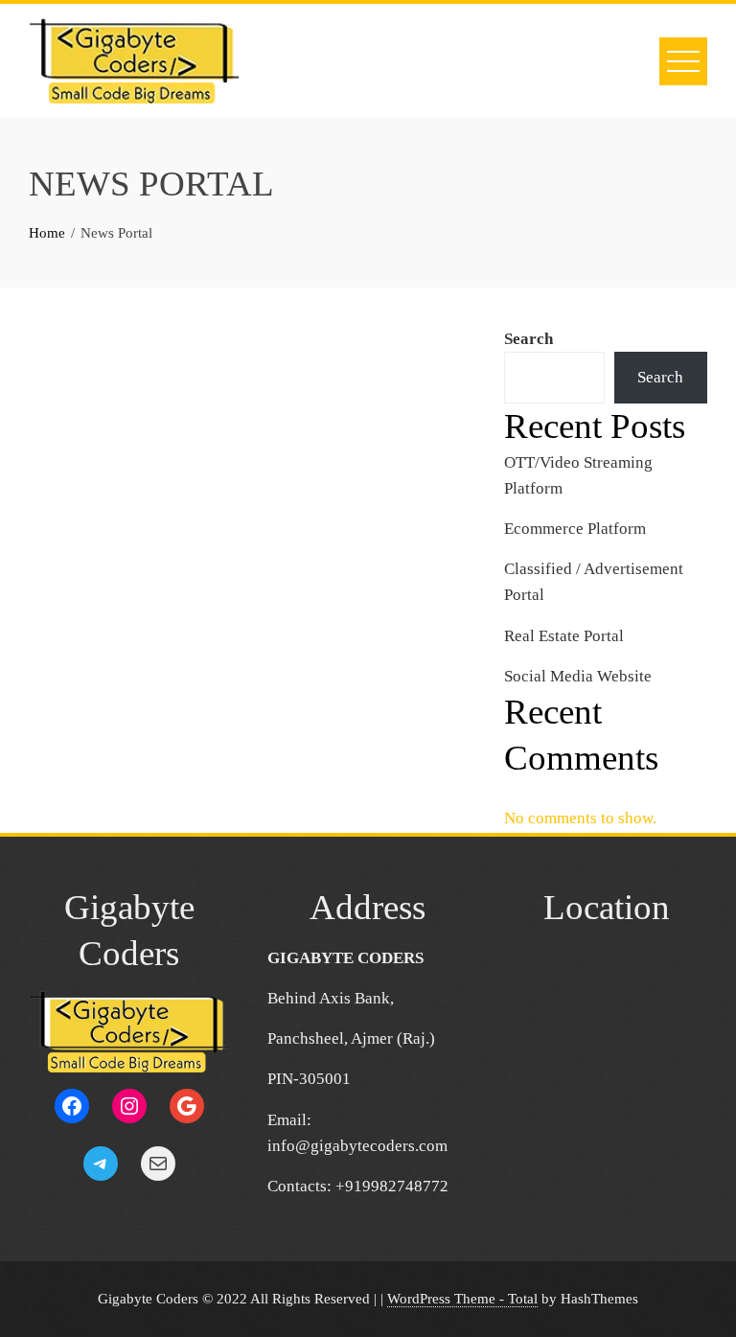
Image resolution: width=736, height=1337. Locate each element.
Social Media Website (578, 676)
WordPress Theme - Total (462, 1298)
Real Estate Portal (564, 636)
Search (528, 339)
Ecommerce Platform (575, 528)
